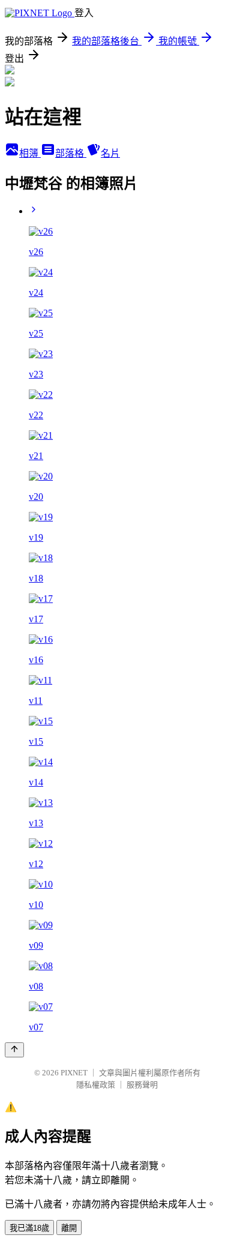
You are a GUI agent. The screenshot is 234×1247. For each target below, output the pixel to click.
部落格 (70, 153)
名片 (110, 153)
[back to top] (14, 1049)
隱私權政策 (95, 1084)
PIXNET (74, 1072)
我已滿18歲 (29, 1228)
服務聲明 (142, 1084)
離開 (69, 1228)
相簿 (30, 153)
